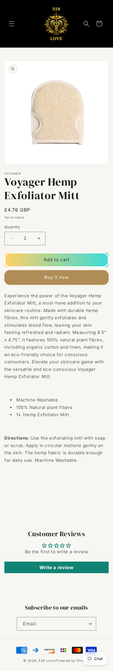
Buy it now (56, 277)
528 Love (46, 661)
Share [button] (17, 477)
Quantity (12, 227)
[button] (11, 23)
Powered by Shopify (72, 661)
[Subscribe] (89, 624)
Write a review (56, 567)
